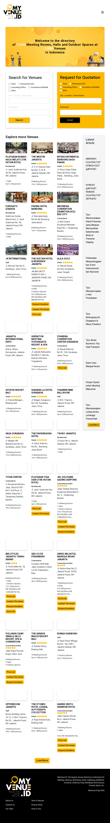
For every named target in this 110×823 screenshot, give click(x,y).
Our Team (9, 809)
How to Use (36, 809)
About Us (9, 801)
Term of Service (37, 801)
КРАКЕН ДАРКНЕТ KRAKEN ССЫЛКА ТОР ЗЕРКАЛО (93, 192)
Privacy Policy (36, 805)
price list (37, 314)
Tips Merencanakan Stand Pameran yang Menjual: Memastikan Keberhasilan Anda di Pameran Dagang (93, 228)
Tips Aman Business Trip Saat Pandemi (93, 343)
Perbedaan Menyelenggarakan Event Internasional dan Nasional (93, 265)
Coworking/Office (18, 87)
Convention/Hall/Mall (39, 87)
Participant (13, 107)
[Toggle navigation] (103, 12)
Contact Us (10, 805)
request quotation (40, 304)
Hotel (13, 84)
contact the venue (41, 309)
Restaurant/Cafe (27, 84)
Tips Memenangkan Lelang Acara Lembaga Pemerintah (93, 412)
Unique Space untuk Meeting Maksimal (93, 385)
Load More (94, 425)
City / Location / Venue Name (21, 96)
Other (13, 91)
